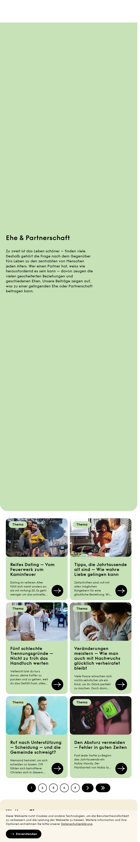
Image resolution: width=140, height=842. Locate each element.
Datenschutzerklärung (76, 824)
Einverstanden (26, 834)
